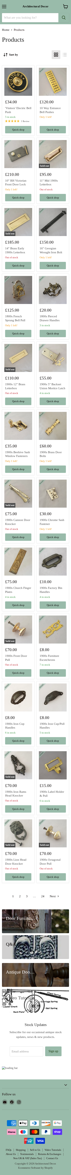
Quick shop (18, 129)
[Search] (63, 17)
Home (5, 29)
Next (53, 896)
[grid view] (56, 54)
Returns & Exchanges (49, 1154)
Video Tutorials (53, 1149)
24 (42, 896)
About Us (11, 1154)
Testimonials (27, 1154)
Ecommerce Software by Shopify (35, 1167)
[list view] (64, 54)
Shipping (21, 1149)
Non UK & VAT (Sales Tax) (27, 1158)
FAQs (8, 1149)
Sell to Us (35, 1149)
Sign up (53, 1051)
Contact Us (52, 1158)
